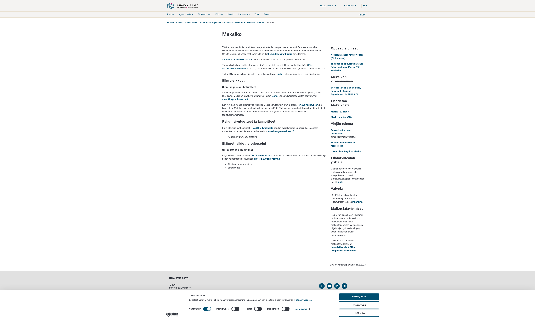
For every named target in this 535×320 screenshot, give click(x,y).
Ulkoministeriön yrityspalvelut (346, 151)
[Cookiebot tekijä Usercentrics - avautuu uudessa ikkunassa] (171, 314)
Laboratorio (244, 14)
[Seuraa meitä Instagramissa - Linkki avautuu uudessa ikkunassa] (344, 286)
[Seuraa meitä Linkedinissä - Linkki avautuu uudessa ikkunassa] (337, 286)
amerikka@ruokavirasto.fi (235, 99)
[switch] (235, 309)
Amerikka (261, 22)
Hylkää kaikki (359, 313)
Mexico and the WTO (341, 117)
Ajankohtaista (186, 14)
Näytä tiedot (301, 309)
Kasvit (231, 14)
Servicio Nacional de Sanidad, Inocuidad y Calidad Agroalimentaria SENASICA (346, 91)
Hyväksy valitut (359, 305)
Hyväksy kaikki (359, 296)
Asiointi (350, 5)
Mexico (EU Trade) (340, 111)
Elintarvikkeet (204, 14)
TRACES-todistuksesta (261, 128)
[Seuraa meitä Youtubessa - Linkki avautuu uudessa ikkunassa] (329, 286)
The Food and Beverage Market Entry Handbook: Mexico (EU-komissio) (347, 67)
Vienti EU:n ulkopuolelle (210, 22)
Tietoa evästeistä (303, 300)
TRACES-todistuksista (261, 155)
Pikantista (357, 202)
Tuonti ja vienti (191, 22)
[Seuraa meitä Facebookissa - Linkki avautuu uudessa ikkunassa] (322, 286)
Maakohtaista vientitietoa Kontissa (239, 22)
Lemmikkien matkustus (280, 54)
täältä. (275, 96)
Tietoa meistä (327, 5)
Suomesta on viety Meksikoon (237, 59)
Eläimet (219, 14)
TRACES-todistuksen (307, 105)
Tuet (257, 14)
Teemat (267, 14)
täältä (280, 74)
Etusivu (170, 14)
